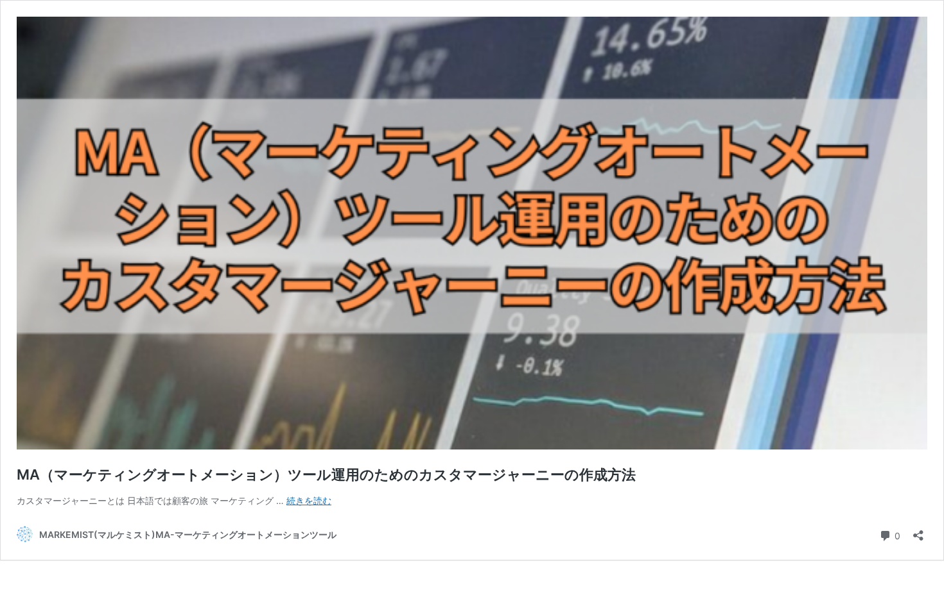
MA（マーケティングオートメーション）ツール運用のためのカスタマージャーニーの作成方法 (326, 474)
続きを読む (308, 500)
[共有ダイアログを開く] (918, 531)
